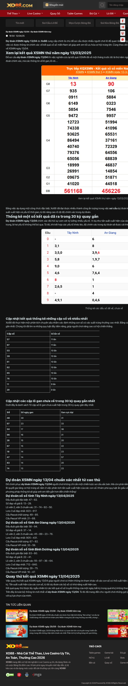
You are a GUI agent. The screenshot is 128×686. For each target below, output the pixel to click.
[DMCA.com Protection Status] (10, 675)
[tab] (20, 23)
